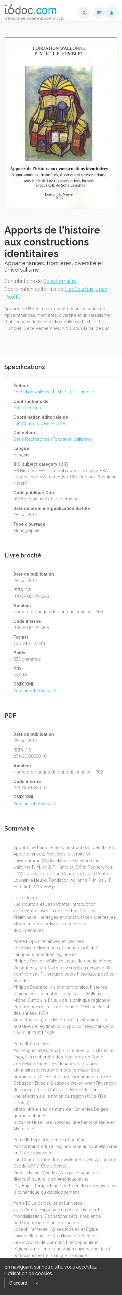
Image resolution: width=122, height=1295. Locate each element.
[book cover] (61, 123)
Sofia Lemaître (60, 281)
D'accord (18, 1283)
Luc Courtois (79, 289)
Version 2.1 (24, 690)
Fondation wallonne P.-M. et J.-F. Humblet (53, 392)
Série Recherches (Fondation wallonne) (52, 439)
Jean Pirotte (53, 423)
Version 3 (47, 690)
